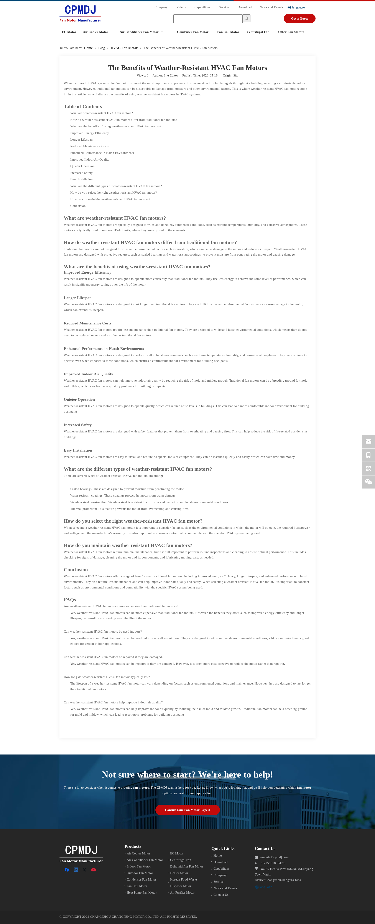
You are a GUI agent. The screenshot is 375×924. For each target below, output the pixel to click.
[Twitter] (85, 870)
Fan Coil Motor (137, 886)
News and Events (271, 7)
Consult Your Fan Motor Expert (187, 810)
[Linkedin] (76, 870)
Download (245, 7)
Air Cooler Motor (138, 853)
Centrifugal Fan (180, 860)
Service (224, 7)
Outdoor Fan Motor (140, 873)
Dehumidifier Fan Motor (186, 866)
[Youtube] (93, 870)
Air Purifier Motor (182, 892)
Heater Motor (179, 873)
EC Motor (176, 853)
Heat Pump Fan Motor (142, 892)
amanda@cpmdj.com (274, 857)
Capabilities (202, 7)
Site (235, 75)
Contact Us (221, 894)
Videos (181, 7)
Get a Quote (299, 18)
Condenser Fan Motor (141, 879)
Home (218, 855)
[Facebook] (67, 870)
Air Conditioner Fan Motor (145, 860)
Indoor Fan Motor (139, 866)
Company (161, 7)
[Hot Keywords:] (246, 18)
